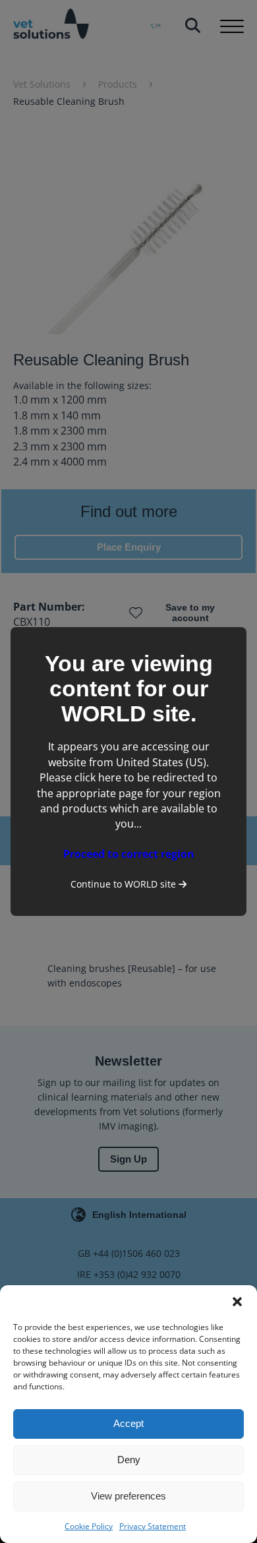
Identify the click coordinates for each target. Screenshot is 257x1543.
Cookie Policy (89, 1526)
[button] (237, 1301)
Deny (128, 1459)
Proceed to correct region (128, 854)
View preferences (128, 1495)
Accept (128, 1423)
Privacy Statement (152, 1526)
